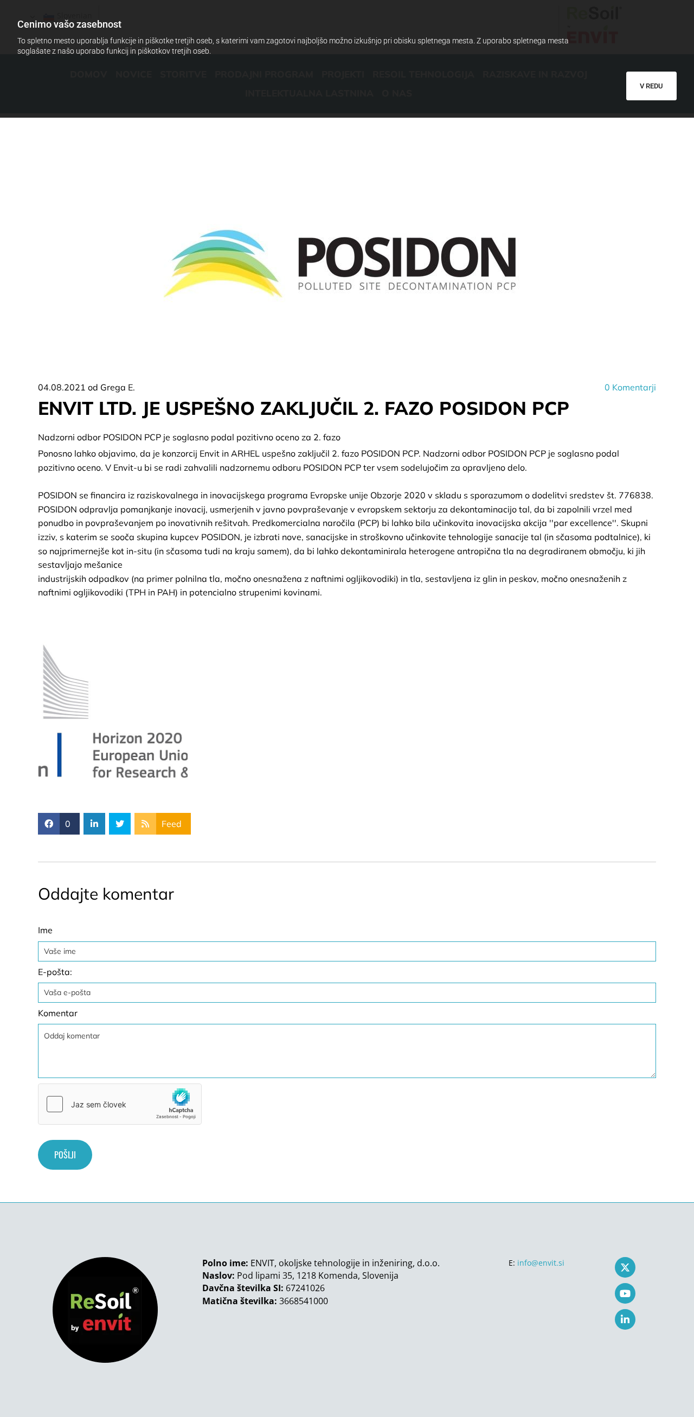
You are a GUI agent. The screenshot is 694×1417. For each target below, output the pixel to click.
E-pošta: (55, 972)
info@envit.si (540, 1263)
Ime (45, 930)
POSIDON (57, 495)
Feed (172, 823)
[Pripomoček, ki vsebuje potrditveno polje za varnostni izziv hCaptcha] (120, 1104)
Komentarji (630, 387)
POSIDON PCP (517, 453)
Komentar (58, 1013)
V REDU (651, 86)
